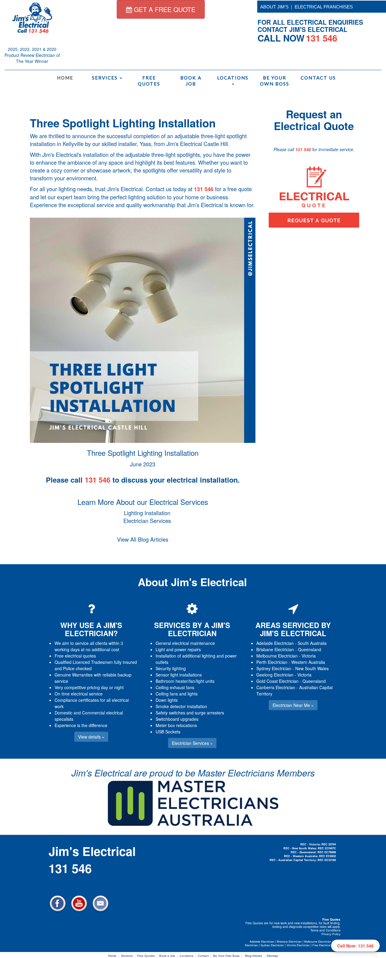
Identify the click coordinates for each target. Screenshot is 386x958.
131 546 (204, 189)
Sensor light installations (179, 675)
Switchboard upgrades (177, 719)
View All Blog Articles (142, 539)
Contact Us (318, 77)
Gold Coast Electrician (277, 681)
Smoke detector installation (181, 706)
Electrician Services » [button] (192, 743)
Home (65, 77)
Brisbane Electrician (275, 649)
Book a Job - (169, 955)
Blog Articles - (256, 955)
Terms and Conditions (325, 930)
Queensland (309, 649)
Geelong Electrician (274, 675)
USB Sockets (168, 732)
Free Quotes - (148, 955)
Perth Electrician (271, 662)
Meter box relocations (176, 725)
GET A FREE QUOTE (163, 9)
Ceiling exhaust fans (175, 687)
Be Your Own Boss (274, 80)
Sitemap (272, 955)
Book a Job (190, 80)
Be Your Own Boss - (228, 955)
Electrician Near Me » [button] (293, 705)
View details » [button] (91, 737)
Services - (129, 955)
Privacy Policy (330, 934)
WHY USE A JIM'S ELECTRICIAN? (91, 629)
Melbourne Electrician (277, 656)
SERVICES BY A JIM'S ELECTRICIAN (192, 629)
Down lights (167, 700)
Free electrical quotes (75, 656)
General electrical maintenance (185, 643)
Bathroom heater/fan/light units (185, 681)
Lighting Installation (147, 513)
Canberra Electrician (275, 687)
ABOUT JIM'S (274, 6)
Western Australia (308, 662)
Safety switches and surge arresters (190, 713)
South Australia (312, 643)
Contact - (205, 955)
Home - (114, 955)
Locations (232, 77)
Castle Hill (216, 144)
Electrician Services (147, 520)
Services (105, 77)
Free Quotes (149, 80)
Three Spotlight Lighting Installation (123, 123)
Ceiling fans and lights (177, 694)
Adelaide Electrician (275, 643)
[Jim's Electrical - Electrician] (32, 17)
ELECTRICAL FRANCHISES (324, 6)
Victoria (309, 656)
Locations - (189, 955)
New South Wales (312, 668)
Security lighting (171, 668)
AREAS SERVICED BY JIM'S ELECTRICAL (293, 629)
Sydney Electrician (273, 668)
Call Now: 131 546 (355, 946)
